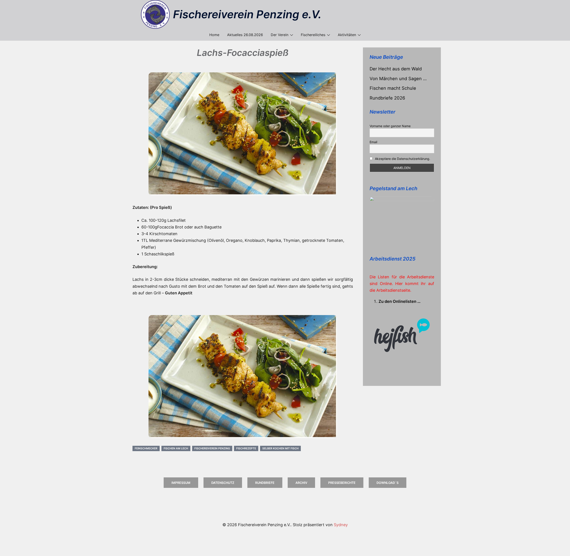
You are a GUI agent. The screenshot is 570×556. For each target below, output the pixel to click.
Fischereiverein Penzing (212, 448)
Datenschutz (222, 483)
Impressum (180, 483)
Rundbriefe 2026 (387, 98)
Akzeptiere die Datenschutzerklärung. (402, 159)
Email (373, 142)
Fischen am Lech (176, 448)
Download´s (388, 483)
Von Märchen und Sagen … (398, 78)
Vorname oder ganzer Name (390, 126)
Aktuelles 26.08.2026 (245, 35)
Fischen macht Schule (393, 88)
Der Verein (279, 35)
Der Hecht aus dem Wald (396, 68)
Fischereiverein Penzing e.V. (247, 14)
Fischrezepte (246, 448)
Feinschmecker (146, 448)
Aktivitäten (347, 35)
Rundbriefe (265, 483)
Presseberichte (342, 483)
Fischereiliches (313, 35)
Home (214, 35)
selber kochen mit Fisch (280, 448)
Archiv (301, 483)
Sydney (341, 524)
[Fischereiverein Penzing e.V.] (155, 14)
